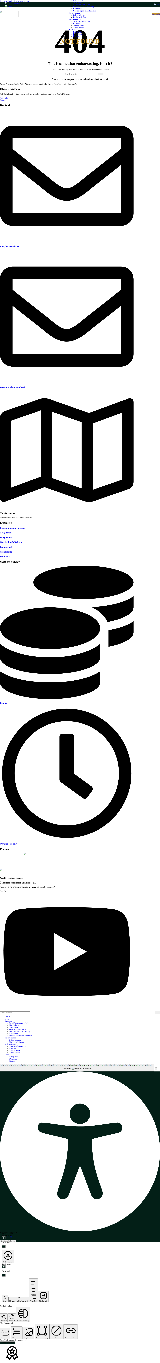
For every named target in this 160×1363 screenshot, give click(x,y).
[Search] (100, 74)
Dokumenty (77, 34)
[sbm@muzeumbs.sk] (67, 242)
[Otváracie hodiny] (67, 839)
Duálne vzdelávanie (80, 17)
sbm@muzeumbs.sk (9, 246)
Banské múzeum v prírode (12, 528)
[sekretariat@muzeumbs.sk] (67, 383)
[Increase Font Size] (4, 1237)
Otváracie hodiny (8, 844)
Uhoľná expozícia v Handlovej (84, 11)
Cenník (3, 703)
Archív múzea (78, 28)
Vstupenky (156, 14)
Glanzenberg (6, 552)
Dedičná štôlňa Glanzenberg (83, 7)
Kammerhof (77, 9)
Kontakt (76, 36)
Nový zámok (6, 532)
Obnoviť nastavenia (7, 1342)
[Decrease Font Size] (4, 1246)
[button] (156, 1068)
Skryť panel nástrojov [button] (8, 1241)
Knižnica (76, 23)
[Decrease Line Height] (4, 1275)
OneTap (9, 1237)
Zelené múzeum (79, 15)
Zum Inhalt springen (7, 1340)
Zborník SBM (78, 26)
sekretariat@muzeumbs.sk (12, 387)
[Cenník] (67, 698)
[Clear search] (96, 74)
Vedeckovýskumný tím (81, 21)
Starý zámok (77, 2)
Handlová (5, 556)
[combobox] (77, 1068)
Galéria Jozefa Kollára (81, 5)
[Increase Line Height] (4, 1266)
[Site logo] (9, 17)
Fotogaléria (77, 32)
